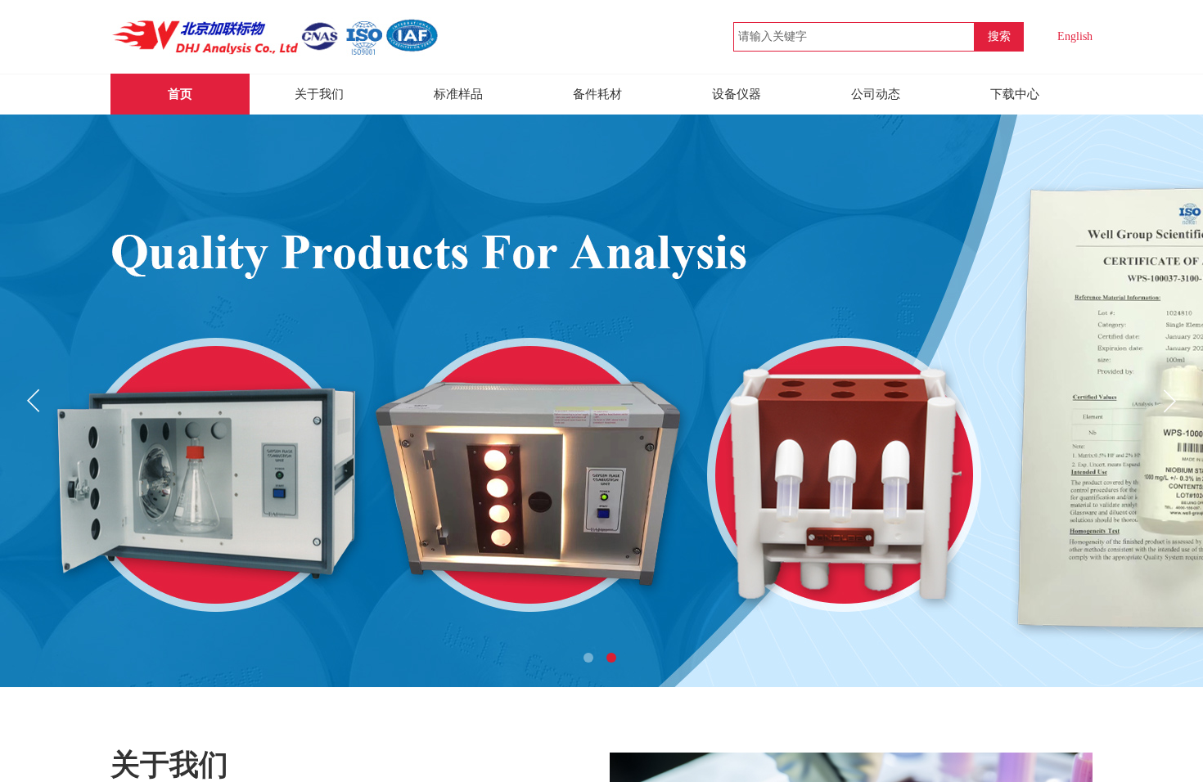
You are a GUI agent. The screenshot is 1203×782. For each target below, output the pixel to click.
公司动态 (875, 94)
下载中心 (1014, 94)
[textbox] (854, 37)
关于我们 (319, 94)
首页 (180, 94)
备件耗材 (597, 94)
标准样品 (458, 94)
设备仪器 (736, 94)
